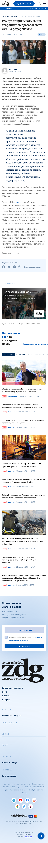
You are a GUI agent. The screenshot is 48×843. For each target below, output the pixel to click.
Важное (11, 412)
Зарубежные (13, 396)
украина (24, 354)
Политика (7, 770)
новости (14, 16)
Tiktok (30, 806)
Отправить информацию (12, 688)
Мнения (5, 734)
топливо (40, 354)
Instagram (34, 800)
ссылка (7, 307)
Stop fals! (18, 715)
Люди (14, 762)
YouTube (20, 800)
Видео (5, 745)
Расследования (9, 723)
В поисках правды (9, 776)
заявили (17, 202)
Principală (5, 16)
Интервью (6, 762)
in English (6, 700)
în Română (6, 696)
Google (17, 806)
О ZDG (4, 692)
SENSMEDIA (28, 837)
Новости (6, 709)
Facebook (27, 800)
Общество (7, 757)
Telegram (13, 800)
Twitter (24, 806)
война (9, 354)
